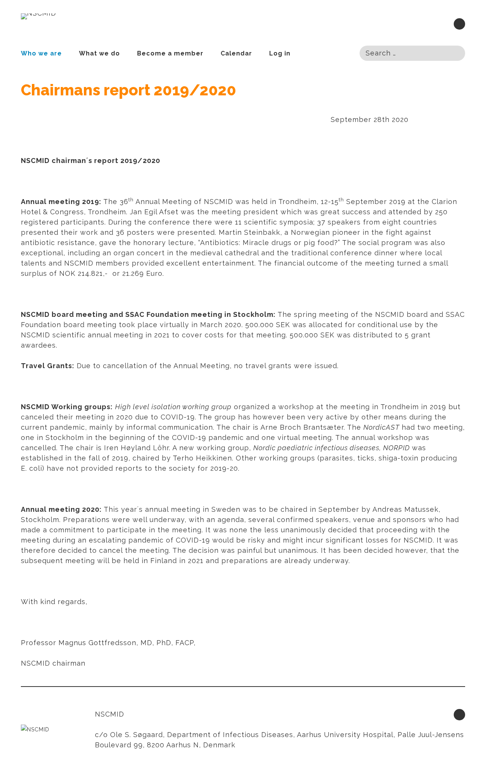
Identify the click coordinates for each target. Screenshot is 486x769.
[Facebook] (459, 24)
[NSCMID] (38, 16)
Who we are (41, 53)
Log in (279, 53)
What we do (99, 53)
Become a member (170, 53)
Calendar (236, 53)
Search (454, 52)
